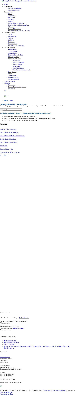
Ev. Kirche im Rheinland (8, 139)
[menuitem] (42, 4)
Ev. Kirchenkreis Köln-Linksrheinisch (12, 136)
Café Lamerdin (9, 344)
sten (27, 318)
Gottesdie (22, 318)
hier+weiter (3, 146)
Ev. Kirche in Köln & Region (9, 132)
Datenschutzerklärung (59, 390)
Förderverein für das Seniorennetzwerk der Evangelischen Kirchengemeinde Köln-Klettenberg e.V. (36, 346)
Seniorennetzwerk (10, 340)
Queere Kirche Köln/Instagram (10, 152)
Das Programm (9, 348)
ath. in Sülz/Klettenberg (8, 129)
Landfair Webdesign (6, 392)
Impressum (47, 390)
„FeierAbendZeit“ (18, 328)
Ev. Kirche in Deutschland (8, 142)
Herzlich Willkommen (11, 342)
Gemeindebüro (5, 357)
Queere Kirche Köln (6, 149)
